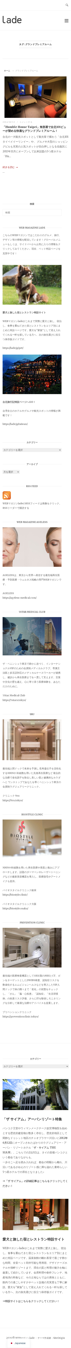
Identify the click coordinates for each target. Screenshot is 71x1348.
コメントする (25, 122)
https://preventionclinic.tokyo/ (21, 1016)
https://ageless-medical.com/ (20, 597)
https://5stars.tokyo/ (14, 700)
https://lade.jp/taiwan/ (15, 424)
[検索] (57, 211)
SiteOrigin (59, 1338)
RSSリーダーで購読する (16, 508)
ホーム (7, 70)
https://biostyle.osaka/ (15, 908)
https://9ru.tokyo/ (13, 800)
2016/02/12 (9, 122)
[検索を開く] (66, 5)
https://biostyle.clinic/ (15, 894)
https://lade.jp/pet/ (13, 348)
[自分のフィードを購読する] (7, 498)
